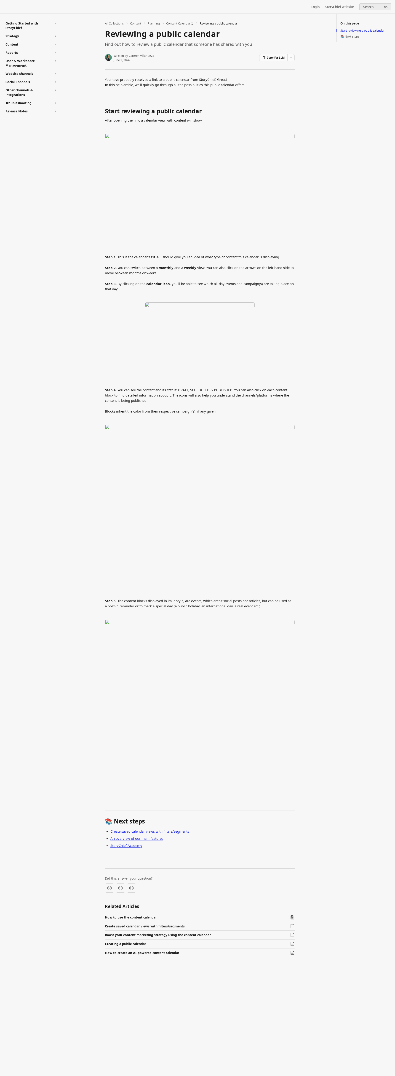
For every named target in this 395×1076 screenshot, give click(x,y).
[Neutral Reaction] (120, 888)
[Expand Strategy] (55, 36)
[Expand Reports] (55, 52)
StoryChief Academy (126, 845)
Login (315, 7)
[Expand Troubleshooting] (55, 103)
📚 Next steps (349, 36)
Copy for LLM (276, 58)
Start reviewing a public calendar (362, 30)
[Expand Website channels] (55, 74)
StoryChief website (339, 7)
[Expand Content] (55, 44)
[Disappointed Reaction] (109, 888)
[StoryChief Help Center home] (4, 7)
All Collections (114, 23)
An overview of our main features (136, 838)
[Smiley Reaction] (131, 888)
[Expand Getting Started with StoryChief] (55, 23)
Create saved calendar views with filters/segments (149, 831)
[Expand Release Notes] (55, 111)
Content (135, 23)
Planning (154, 23)
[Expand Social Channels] (55, 82)
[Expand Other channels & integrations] (55, 90)
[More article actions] (291, 57)
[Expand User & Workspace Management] (55, 61)
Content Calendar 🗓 (179, 23)
